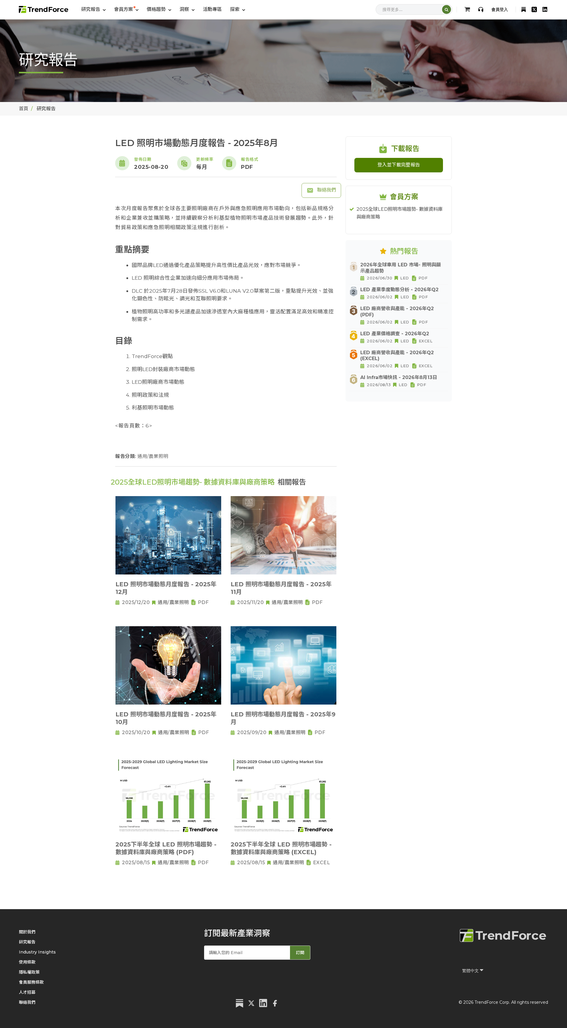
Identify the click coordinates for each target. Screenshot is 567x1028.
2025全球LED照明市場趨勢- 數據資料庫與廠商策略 (399, 213)
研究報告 (27, 942)
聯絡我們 (326, 190)
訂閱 (300, 952)
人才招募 (27, 992)
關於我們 (27, 932)
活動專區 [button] (212, 9)
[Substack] (523, 9)
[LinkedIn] (544, 9)
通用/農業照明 (152, 456)
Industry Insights (37, 952)
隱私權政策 (29, 972)
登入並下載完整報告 (398, 165)
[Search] (446, 9)
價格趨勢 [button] (157, 9)
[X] (534, 9)
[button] (126, 9)
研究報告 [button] (91, 9)
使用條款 (27, 962)
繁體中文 (471, 970)
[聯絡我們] (481, 9)
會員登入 (499, 9)
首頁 (23, 108)
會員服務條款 (31, 982)
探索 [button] (235, 9)
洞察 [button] (185, 9)
